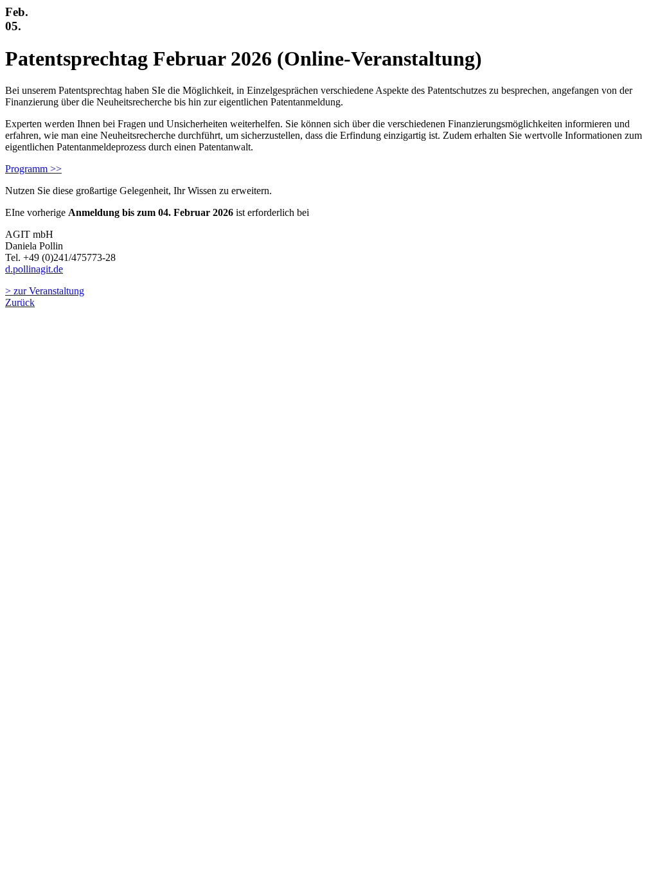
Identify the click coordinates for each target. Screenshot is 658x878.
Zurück (20, 302)
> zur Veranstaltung (44, 290)
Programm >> (33, 168)
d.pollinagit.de (34, 269)
